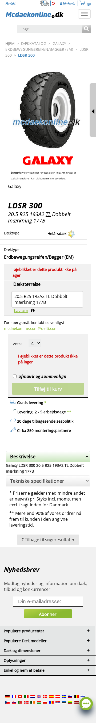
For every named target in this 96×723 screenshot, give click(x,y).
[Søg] (86, 29)
